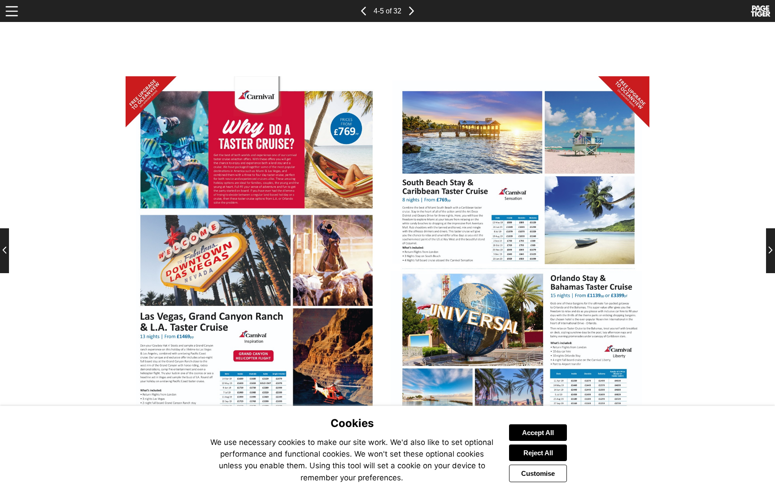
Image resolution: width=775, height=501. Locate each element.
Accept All (538, 432)
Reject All (538, 453)
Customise (538, 473)
